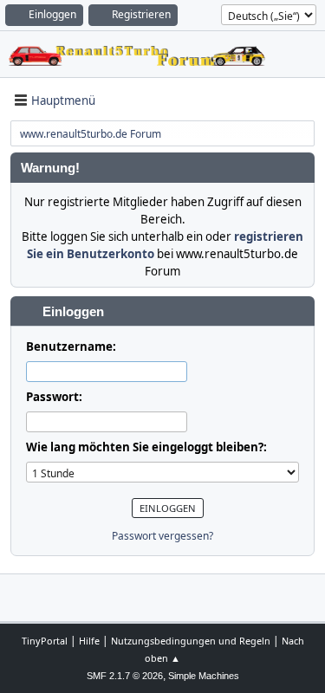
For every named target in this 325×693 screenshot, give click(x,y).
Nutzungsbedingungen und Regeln (190, 640)
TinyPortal (45, 640)
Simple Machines (203, 675)
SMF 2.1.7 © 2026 (125, 675)
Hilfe (89, 640)
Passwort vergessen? (162, 535)
